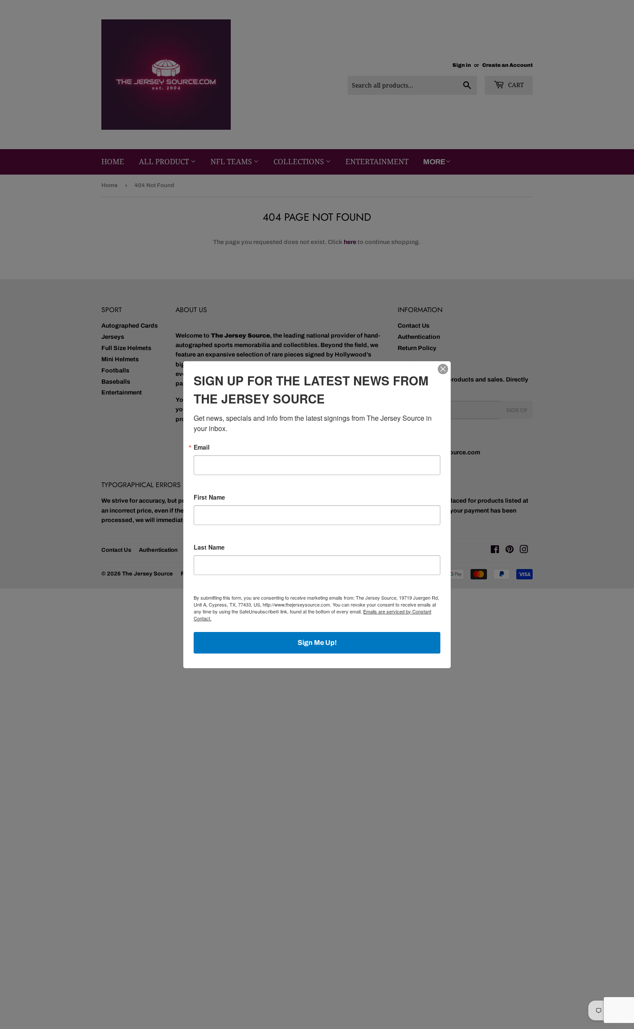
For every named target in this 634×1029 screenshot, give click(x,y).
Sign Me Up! (317, 642)
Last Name (209, 547)
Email (202, 447)
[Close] (443, 369)
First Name (209, 497)
